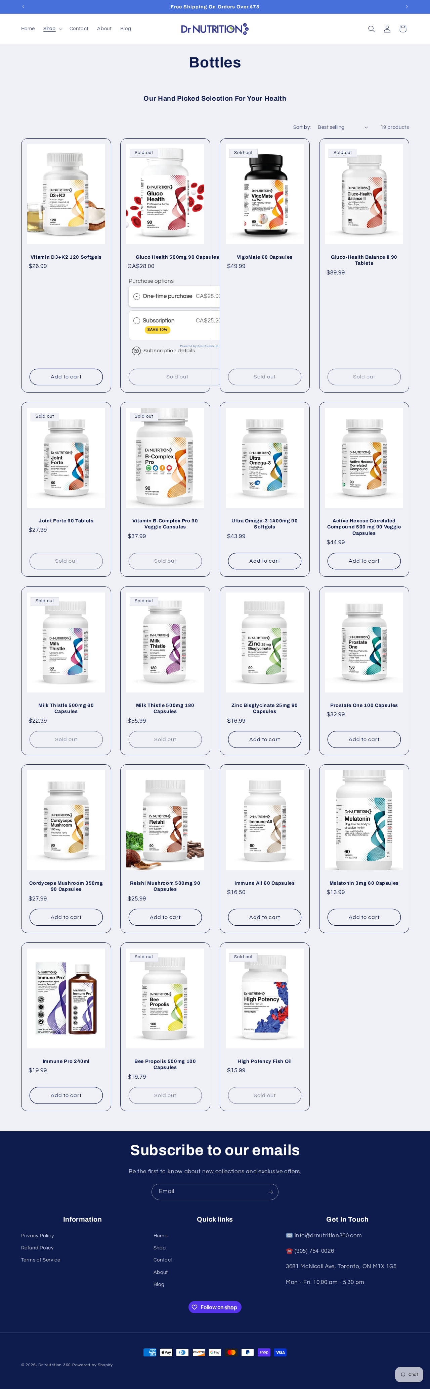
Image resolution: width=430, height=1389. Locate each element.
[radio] (136, 296)
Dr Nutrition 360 (54, 1365)
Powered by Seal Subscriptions (202, 346)
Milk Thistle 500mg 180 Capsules (165, 708)
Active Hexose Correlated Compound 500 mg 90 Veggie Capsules (364, 527)
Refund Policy (37, 1247)
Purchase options (151, 281)
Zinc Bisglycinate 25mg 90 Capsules (264, 708)
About (161, 1272)
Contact (163, 1260)
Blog (159, 1284)
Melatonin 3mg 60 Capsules (364, 883)
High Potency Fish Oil (265, 1061)
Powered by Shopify (92, 1365)
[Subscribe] (270, 1192)
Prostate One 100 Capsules (364, 705)
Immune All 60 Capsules (264, 883)
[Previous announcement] (23, 6)
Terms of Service (40, 1260)
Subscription (159, 324)
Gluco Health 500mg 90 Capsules (177, 257)
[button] (52, 28)
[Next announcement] (406, 6)
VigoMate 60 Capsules (265, 257)
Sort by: (302, 127)
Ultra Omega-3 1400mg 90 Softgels (264, 523)
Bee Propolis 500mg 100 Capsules (165, 1064)
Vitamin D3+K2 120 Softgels (65, 257)
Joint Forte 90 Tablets (66, 520)
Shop (160, 1247)
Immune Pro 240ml (66, 1061)
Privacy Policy (37, 1235)
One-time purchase (167, 297)
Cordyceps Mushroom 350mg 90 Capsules (66, 886)
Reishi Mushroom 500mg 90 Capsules (165, 886)
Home (161, 1235)
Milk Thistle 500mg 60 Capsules (66, 708)
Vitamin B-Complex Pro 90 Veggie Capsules (165, 523)
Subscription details (169, 350)
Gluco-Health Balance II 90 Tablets (364, 260)
